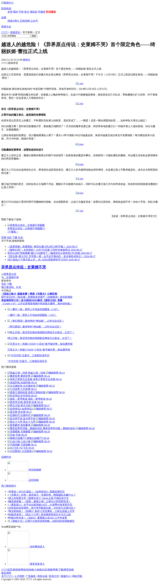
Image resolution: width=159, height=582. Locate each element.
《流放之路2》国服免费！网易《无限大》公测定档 (29, 293)
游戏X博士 (13, 20)
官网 (3, 237)
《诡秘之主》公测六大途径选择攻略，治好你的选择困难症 (42, 521)
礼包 (20, 237)
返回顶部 (6, 573)
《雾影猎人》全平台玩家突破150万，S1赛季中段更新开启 (40, 504)
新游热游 (6, 8)
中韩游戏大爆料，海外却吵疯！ (55, 303)
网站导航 (77, 576)
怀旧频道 (51, 11)
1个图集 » (12, 231)
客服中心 (66, 576)
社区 (44, 569)
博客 (55, 569)
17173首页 (6, 569)
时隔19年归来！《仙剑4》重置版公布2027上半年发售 (38, 517)
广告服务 (31, 576)
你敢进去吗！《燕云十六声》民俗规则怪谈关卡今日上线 (40, 514)
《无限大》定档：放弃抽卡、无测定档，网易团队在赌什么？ (42, 495)
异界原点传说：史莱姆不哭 (23, 267)
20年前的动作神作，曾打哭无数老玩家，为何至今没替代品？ (42, 508)
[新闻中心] (7, 2)
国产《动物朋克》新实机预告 (56, 297)
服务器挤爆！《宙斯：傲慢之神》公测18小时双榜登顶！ (40, 501)
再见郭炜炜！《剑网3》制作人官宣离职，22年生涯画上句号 (42, 511)
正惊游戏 (25, 20)
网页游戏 (69, 569)
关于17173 (6, 576)
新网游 (22, 569)
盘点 (26, 11)
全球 (9, 11)
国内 (15, 11)
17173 (4, 32)
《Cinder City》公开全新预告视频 (19, 303)
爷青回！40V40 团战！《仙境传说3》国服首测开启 (37, 491)
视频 (50, 569)
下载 (14, 237)
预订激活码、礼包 (11, 287)
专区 (9, 237)
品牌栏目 (6, 457)
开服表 (41, 11)
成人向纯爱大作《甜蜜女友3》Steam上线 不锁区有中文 (39, 498)
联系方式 (54, 576)
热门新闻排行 (8, 485)
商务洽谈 (42, 576)
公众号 (34, 20)
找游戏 (30, 569)
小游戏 (38, 569)
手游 (21, 11)
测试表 (33, 11)
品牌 (3, 17)
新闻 (15, 569)
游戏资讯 (15, 32)
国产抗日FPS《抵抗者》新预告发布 (20, 297)
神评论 (26, 59)
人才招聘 (19, 576)
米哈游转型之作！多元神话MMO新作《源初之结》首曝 (31, 300)
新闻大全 (6, 26)
